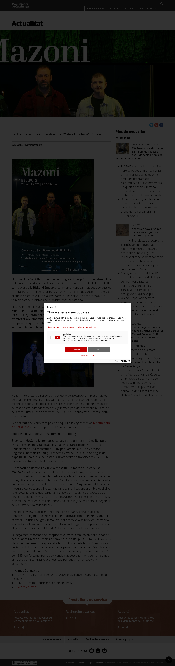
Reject (99, 349)
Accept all (75, 349)
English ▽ (52, 307)
